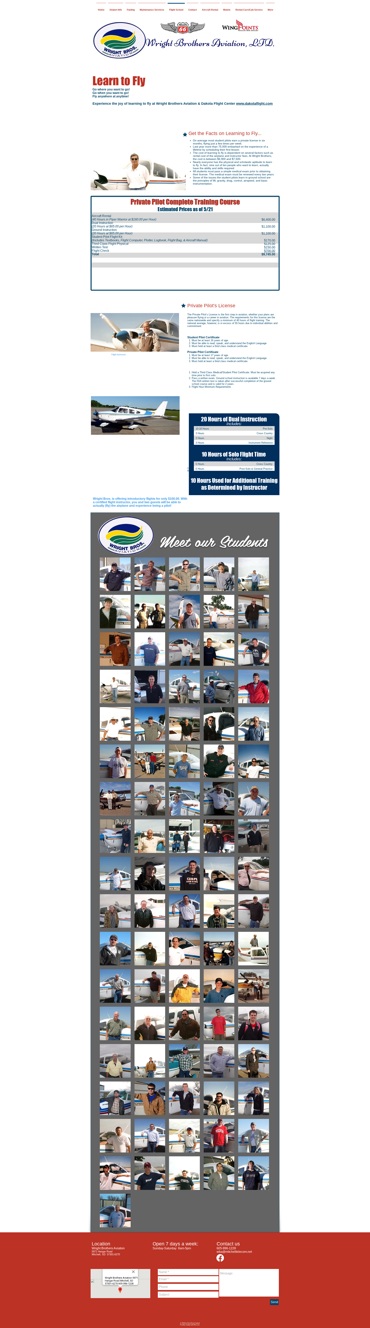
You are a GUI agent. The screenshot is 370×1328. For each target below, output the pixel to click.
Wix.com (197, 1325)
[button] (115, 948)
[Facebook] (220, 1258)
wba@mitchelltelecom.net (234, 1251)
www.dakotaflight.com (254, 104)
